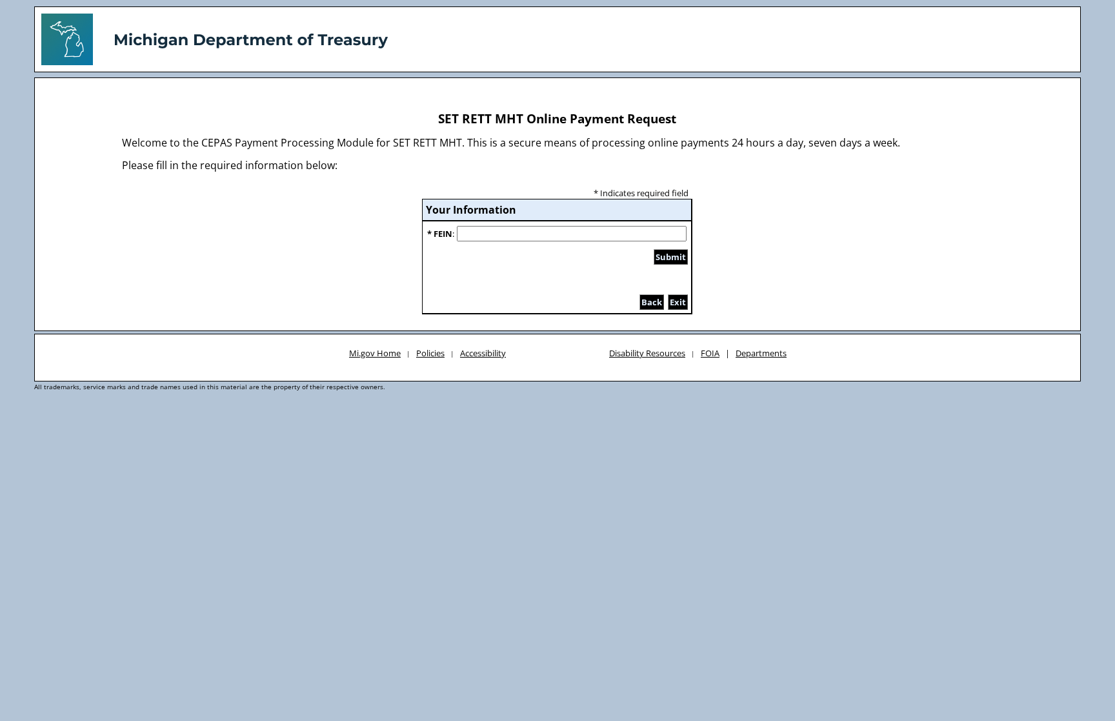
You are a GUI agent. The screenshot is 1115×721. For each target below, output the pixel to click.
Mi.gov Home (375, 353)
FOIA (710, 353)
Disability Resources (647, 353)
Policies (430, 353)
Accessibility (483, 353)
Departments (761, 353)
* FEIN (439, 233)
